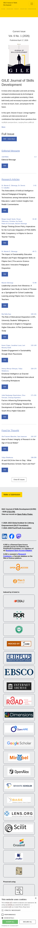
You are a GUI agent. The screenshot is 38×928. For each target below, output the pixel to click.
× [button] (35, 898)
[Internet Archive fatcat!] (19, 686)
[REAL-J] (19, 890)
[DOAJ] (19, 601)
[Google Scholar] (19, 743)
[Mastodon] (18, 536)
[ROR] (19, 615)
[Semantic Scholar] (19, 785)
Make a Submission (12, 494)
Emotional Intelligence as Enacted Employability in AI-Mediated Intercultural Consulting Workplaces (18, 377)
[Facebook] (11, 536)
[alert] (19, 912)
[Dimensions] (19, 714)
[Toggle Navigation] (32, 4)
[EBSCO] (19, 672)
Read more (26, 907)
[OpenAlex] (19, 771)
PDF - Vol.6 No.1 (9, 139)
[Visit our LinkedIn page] (4, 536)
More (3, 127)
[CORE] (19, 643)
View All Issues (19, 480)
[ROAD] (19, 700)
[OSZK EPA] (19, 870)
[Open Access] (19, 567)
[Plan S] (19, 581)
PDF (4, 166)
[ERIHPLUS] (19, 657)
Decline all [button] (27, 922)
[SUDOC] (19, 856)
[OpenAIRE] (19, 728)
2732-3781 (11, 512)
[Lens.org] (19, 814)
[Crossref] (19, 842)
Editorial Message (9, 160)
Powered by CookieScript (10, 925)
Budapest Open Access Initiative (19, 550)
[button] (19, 918)
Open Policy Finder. (25, 514)
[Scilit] (19, 828)
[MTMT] (19, 629)
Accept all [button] (10, 922)
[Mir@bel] (19, 757)
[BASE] (19, 799)
